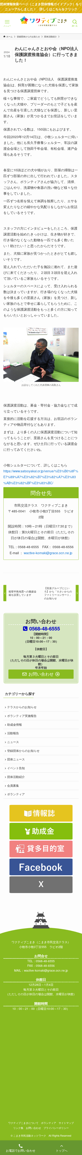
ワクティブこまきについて (23, 1123)
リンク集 (18, 1128)
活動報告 (13, 733)
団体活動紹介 (16, 777)
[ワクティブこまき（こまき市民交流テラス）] (41, 27)
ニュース (13, 742)
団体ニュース (16, 759)
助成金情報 (14, 724)
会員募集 (13, 785)
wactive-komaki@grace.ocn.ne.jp (48, 552)
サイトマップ (66, 1123)
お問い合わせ (33, 1128)
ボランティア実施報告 (22, 716)
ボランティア (16, 794)
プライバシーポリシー (56, 1128)
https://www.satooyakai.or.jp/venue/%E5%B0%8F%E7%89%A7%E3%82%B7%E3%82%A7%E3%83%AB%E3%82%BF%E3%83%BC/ (40, 477)
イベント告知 (16, 768)
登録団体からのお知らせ (23, 750)
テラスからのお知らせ (22, 707)
